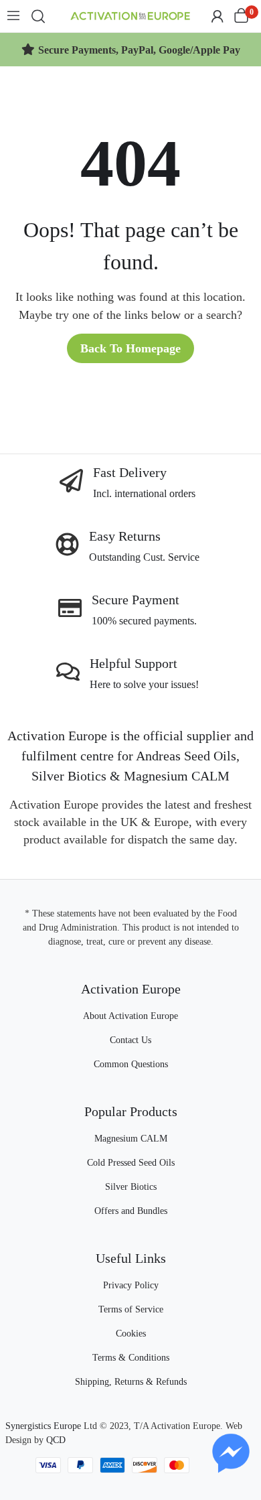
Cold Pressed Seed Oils (131, 1163)
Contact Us (130, 1040)
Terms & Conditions (130, 1358)
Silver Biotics (131, 1187)
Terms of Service (130, 1309)
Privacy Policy (131, 1285)
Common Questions (131, 1064)
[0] (241, 16)
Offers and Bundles (130, 1211)
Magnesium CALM (130, 1139)
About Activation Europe (130, 1016)
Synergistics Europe (43, 1426)
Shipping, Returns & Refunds (131, 1382)
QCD (56, 1440)
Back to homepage (130, 348)
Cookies (131, 1333)
